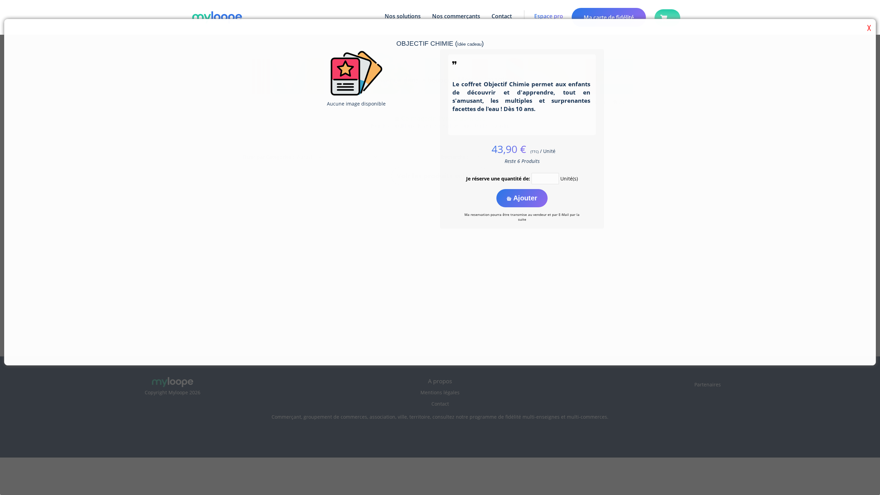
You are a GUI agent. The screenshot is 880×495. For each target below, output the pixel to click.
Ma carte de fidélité (609, 17)
